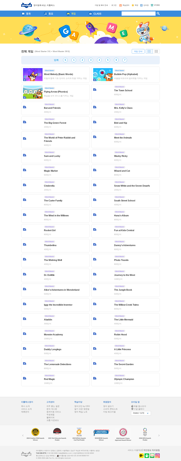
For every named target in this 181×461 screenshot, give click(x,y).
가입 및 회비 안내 (101, 5)
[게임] (71, 14)
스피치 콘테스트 (110, 409)
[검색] (158, 13)
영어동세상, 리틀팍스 (44, 5)
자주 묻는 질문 (53, 406)
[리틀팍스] (26, 5)
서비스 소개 (26, 409)
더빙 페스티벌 (109, 412)
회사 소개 (25, 406)
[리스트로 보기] (149, 51)
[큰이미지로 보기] (156, 51)
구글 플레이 (139, 409)
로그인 (114, 5)
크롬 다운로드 (53, 420)
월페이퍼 (50, 417)
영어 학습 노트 (80, 412)
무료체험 (50, 414)
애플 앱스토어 (140, 406)
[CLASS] (95, 14)
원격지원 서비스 (54, 412)
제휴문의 (25, 412)
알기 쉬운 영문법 (81, 409)
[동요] (48, 14)
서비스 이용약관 (135, 450)
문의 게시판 (52, 409)
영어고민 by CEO (82, 406)
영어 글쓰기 (108, 406)
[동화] (26, 14)
